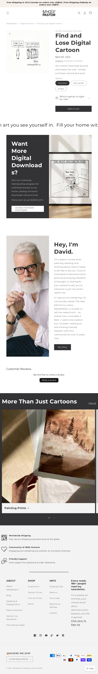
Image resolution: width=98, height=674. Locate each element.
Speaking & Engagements (13, 603)
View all (92, 403)
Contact (53, 613)
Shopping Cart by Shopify (32, 668)
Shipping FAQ (56, 586)
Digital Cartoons (27, 23)
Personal (62, 83)
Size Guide (55, 598)
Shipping (59, 61)
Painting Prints (15, 508)
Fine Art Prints (35, 598)
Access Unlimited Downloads (24, 208)
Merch (31, 604)
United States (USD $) (18, 659)
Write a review (49, 380)
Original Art (33, 586)
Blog (8, 595)
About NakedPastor (12, 588)
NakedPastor (11, 23)
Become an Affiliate (55, 605)
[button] (7, 13)
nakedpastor (17, 668)
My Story (62, 347)
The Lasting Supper (15, 625)
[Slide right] (54, 518)
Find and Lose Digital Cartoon (49, 23)
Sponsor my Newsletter (12, 617)
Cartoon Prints (35, 592)
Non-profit (79, 83)
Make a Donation (14, 610)
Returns (53, 592)
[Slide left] (43, 518)
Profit (61, 89)
